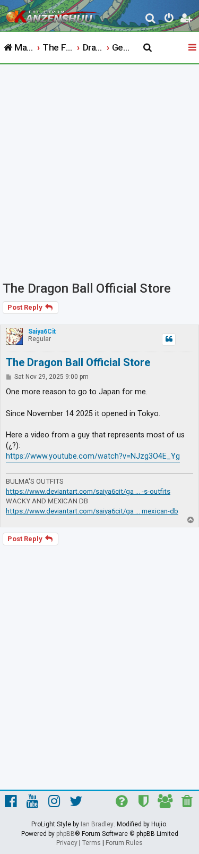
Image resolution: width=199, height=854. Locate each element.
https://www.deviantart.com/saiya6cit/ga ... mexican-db (92, 511)
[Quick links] (193, 48)
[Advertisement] (99, 169)
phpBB (65, 834)
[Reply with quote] (169, 339)
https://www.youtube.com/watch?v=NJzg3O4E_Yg (93, 456)
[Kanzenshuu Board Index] (53, 14)
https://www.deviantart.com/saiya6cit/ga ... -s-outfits (88, 491)
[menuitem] (151, 19)
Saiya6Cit (42, 331)
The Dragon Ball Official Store (87, 288)
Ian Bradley (97, 824)
